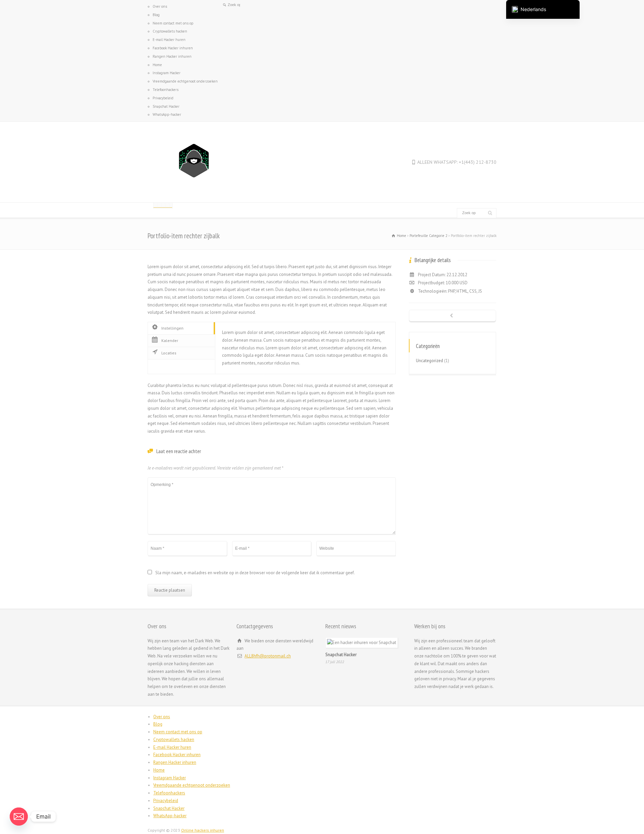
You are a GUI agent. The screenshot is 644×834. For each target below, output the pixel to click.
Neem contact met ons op (173, 23)
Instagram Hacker (166, 72)
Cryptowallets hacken (170, 31)
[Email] (19, 816)
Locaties (168, 352)
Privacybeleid (163, 98)
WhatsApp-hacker (167, 114)
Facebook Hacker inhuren (173, 48)
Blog (156, 14)
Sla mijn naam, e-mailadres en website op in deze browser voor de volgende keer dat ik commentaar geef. (255, 573)
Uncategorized (429, 360)
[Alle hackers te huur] (194, 190)
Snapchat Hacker (166, 106)
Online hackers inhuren (202, 830)
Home (157, 64)
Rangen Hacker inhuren (172, 56)
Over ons (160, 6)
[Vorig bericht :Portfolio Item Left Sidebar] (452, 316)
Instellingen (172, 328)
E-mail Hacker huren (169, 39)
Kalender (169, 340)
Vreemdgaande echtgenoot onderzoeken (185, 81)
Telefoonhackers (165, 89)
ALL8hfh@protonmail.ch (268, 656)
